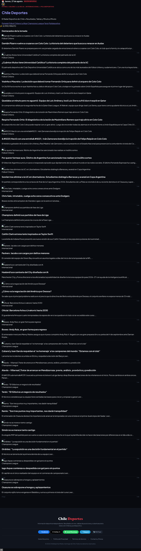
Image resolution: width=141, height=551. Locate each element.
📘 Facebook (44, 532)
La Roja (24, 23)
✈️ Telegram (85, 532)
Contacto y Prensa (97, 539)
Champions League (36, 23)
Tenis (46, 23)
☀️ (3, 4)
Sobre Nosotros (43, 539)
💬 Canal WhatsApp (71, 532)
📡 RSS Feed (97, 532)
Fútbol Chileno (15, 23)
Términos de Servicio (79, 539)
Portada (5, 23)
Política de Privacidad (60, 539)
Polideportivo (54, 23)
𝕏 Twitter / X (56, 532)
